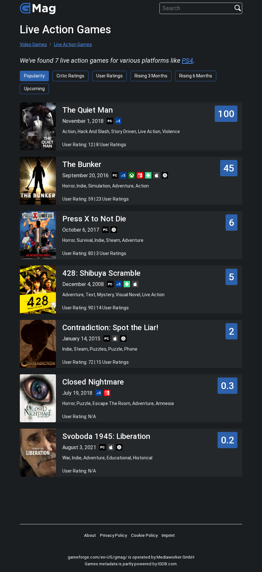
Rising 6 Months (195, 75)
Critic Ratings (70, 75)
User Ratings (109, 75)
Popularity (34, 75)
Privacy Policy (113, 535)
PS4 (187, 60)
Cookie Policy (144, 535)
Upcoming (34, 88)
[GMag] (39, 8)
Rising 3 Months (151, 75)
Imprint (168, 535)
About (90, 535)
